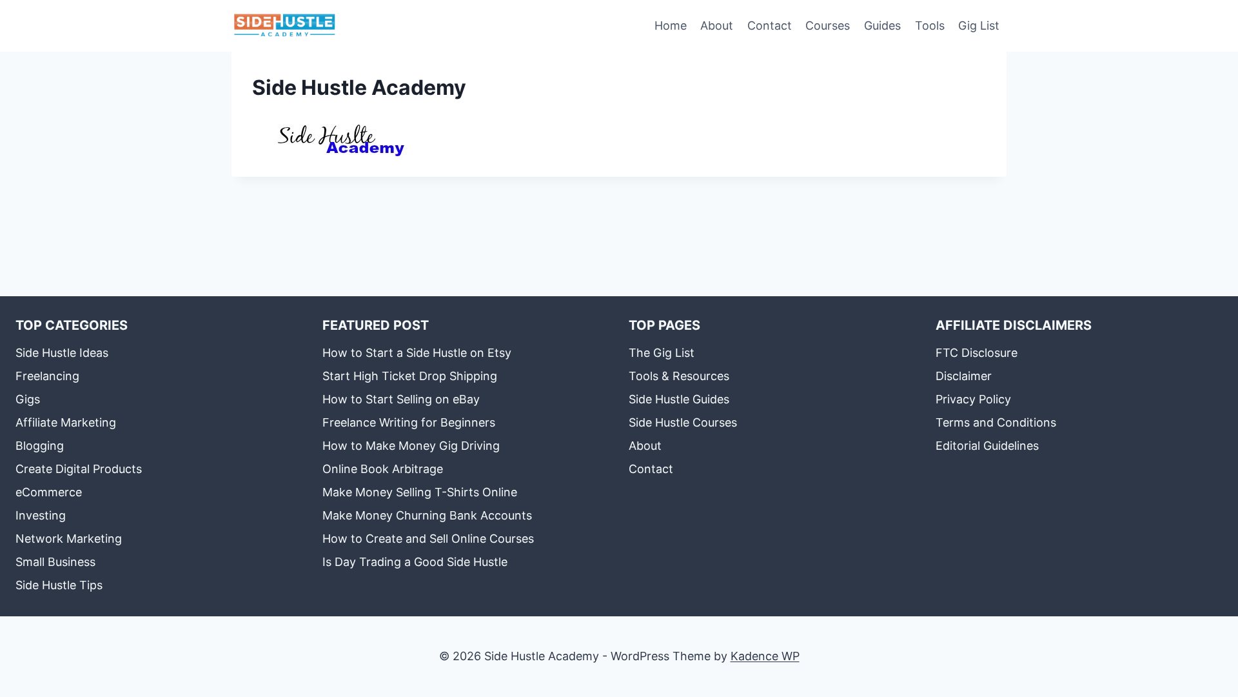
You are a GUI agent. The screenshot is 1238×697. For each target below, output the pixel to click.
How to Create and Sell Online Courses (428, 538)
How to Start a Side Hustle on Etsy (416, 352)
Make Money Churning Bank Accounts (427, 515)
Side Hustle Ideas (61, 352)
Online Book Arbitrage (382, 469)
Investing (40, 515)
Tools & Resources (679, 376)
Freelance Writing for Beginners (408, 422)
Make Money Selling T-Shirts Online (419, 492)
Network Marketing (68, 538)
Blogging (39, 445)
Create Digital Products (78, 469)
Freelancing (47, 376)
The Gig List (661, 352)
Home (670, 25)
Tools (930, 25)
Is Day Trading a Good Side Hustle (414, 562)
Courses (827, 25)
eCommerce (48, 492)
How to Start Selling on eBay (401, 399)
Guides (882, 25)
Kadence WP (765, 656)
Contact (769, 25)
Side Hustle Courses (683, 422)
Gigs (27, 399)
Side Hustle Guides (679, 399)
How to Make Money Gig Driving (411, 445)
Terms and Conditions (996, 422)
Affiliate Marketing (65, 422)
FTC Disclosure (976, 352)
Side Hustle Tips (59, 585)
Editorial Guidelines (987, 445)
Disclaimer (964, 376)
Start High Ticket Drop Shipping (409, 376)
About (716, 25)
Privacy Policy (973, 399)
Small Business (55, 562)
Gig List (978, 25)
